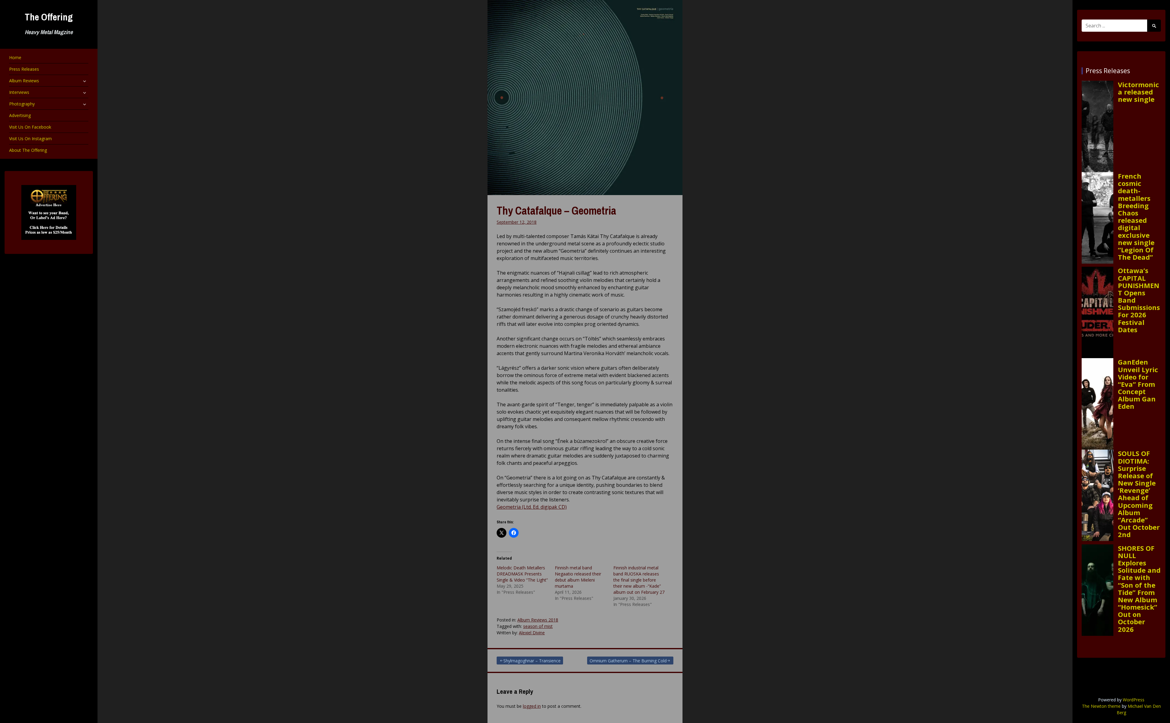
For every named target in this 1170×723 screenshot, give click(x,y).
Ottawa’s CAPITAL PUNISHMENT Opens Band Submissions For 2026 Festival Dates (1139, 300)
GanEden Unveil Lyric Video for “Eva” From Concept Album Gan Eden (1138, 384)
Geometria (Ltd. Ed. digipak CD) (532, 507)
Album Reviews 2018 (537, 620)
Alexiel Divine (532, 633)
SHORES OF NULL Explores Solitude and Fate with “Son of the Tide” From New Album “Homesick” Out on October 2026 (1139, 588)
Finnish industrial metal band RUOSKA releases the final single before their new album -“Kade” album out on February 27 (639, 580)
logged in (532, 706)
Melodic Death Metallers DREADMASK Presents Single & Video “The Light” (522, 574)
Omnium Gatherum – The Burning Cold (628, 661)
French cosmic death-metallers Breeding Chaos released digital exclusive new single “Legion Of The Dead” (1136, 216)
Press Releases (24, 69)
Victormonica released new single (1138, 92)
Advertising (20, 115)
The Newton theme (1101, 706)
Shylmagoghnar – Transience (532, 661)
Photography (22, 104)
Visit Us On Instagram (30, 138)
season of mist (538, 626)
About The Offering (28, 150)
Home (15, 57)
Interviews (19, 92)
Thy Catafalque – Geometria (556, 210)
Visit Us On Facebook (30, 127)
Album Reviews (24, 81)
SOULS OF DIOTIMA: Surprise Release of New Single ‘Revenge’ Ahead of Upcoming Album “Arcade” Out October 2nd (1139, 494)
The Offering (49, 16)
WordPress (1133, 700)
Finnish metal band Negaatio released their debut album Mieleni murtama (578, 577)
